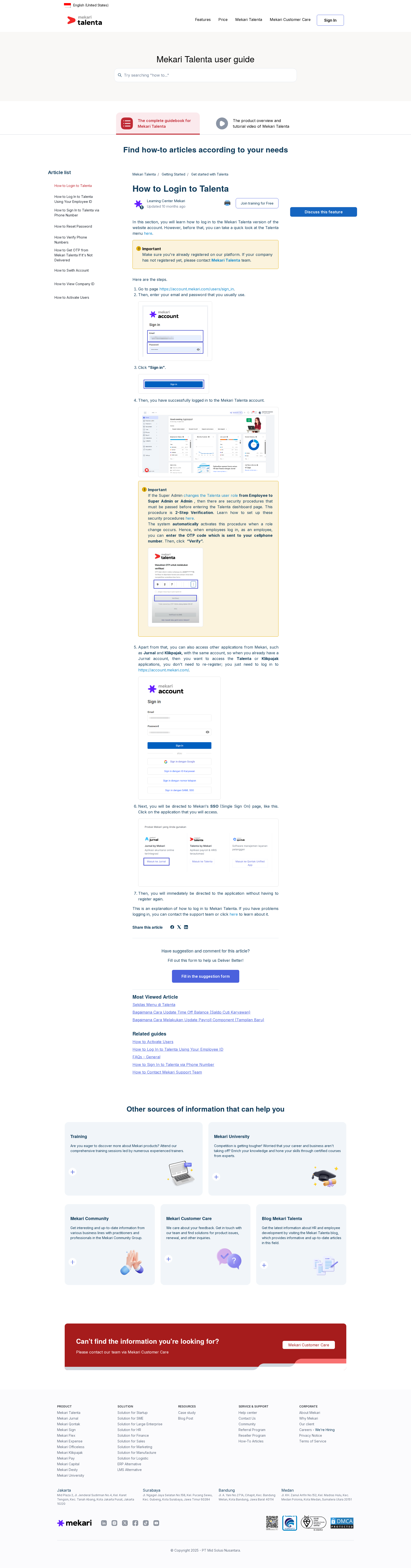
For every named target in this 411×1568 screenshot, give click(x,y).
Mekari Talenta (248, 19)
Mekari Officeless (70, 1447)
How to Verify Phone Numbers (70, 239)
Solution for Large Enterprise (139, 1424)
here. (190, 518)
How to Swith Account (71, 270)
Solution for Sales (131, 1441)
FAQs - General (146, 1057)
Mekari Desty (67, 1470)
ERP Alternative (129, 1464)
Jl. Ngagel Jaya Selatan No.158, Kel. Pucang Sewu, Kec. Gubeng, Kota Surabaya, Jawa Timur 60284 (177, 1497)
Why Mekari (308, 1418)
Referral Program (252, 1430)
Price (223, 19)
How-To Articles (251, 1441)
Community (247, 1424)
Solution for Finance (133, 1435)
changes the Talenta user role (211, 495)
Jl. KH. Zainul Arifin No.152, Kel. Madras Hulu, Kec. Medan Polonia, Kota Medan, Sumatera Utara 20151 (316, 1497)
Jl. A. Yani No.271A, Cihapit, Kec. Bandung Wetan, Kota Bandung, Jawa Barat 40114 (247, 1497)
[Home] (85, 20)
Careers (305, 1430)
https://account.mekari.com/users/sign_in (196, 289)
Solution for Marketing (134, 1447)
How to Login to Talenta (73, 186)
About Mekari (309, 1413)
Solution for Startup (132, 1413)
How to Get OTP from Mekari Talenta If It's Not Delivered (73, 255)
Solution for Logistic (132, 1458)
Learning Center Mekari (166, 201)
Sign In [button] (330, 20)
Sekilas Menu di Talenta (153, 1004)
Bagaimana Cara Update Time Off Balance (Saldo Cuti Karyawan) (191, 1012)
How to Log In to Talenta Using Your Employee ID (73, 199)
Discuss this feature (324, 212)
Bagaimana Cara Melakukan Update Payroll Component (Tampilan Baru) (198, 1019)
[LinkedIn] (186, 927)
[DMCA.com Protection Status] (342, 1523)
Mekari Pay (66, 1458)
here (148, 233)
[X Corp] (179, 927)
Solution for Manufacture (136, 1453)
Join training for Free (257, 203)
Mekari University (70, 1475)
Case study (187, 1413)
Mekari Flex (66, 1435)
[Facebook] (172, 927)
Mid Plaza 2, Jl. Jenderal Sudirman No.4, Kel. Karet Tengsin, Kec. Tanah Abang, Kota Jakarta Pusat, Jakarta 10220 (95, 1499)
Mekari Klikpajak (70, 1453)
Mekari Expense (70, 1441)
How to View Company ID (74, 284)
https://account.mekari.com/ (163, 670)
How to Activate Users (71, 297)
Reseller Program (252, 1435)
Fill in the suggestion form (205, 976)
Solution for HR (129, 1430)
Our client (306, 1424)
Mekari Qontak (68, 1424)
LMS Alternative (129, 1470)
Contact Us (247, 1418)
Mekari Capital (68, 1464)
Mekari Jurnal (67, 1418)
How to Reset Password (73, 226)
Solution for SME (130, 1418)
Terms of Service (312, 1441)
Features (203, 19)
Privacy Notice (310, 1435)
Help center (248, 1413)
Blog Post (185, 1418)
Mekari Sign (66, 1430)
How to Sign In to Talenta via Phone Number (76, 212)
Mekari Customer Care (290, 19)
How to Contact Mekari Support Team (167, 1072)
